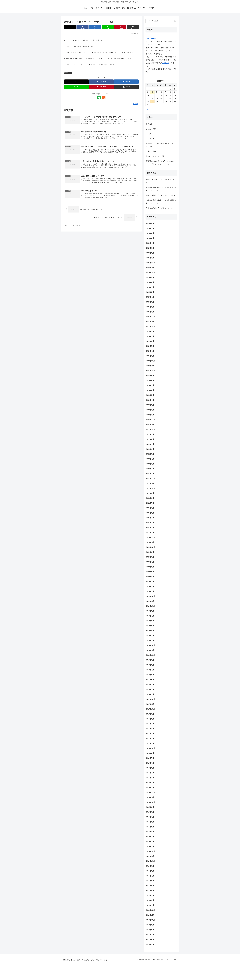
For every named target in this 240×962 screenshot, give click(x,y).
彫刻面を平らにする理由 (155, 156)
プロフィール (151, 39)
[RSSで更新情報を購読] (103, 97)
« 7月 (148, 109)
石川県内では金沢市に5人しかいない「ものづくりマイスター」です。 (160, 162)
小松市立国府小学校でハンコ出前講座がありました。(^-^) (161, 201)
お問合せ (165, 63)
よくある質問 (151, 129)
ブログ (148, 134)
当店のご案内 (151, 151)
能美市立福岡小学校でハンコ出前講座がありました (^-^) (161, 188)
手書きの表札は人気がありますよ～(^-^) (161, 195)
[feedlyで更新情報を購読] (99, 97)
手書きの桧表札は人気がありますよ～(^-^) (161, 181)
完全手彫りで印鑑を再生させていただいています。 (161, 145)
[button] (133, 27)
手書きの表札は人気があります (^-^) (160, 208)
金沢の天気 (69, 72)
